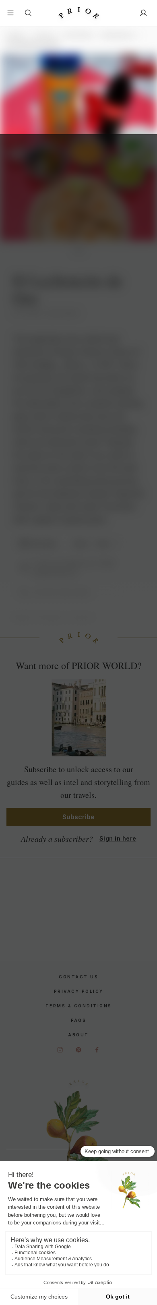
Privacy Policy (78, 991)
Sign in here (117, 838)
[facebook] (97, 1049)
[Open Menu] (10, 13)
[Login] (143, 13)
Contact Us (78, 976)
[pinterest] (78, 1049)
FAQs (78, 1020)
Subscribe (78, 817)
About (78, 1034)
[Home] (78, 13)
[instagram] (60, 1049)
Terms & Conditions (78, 1005)
